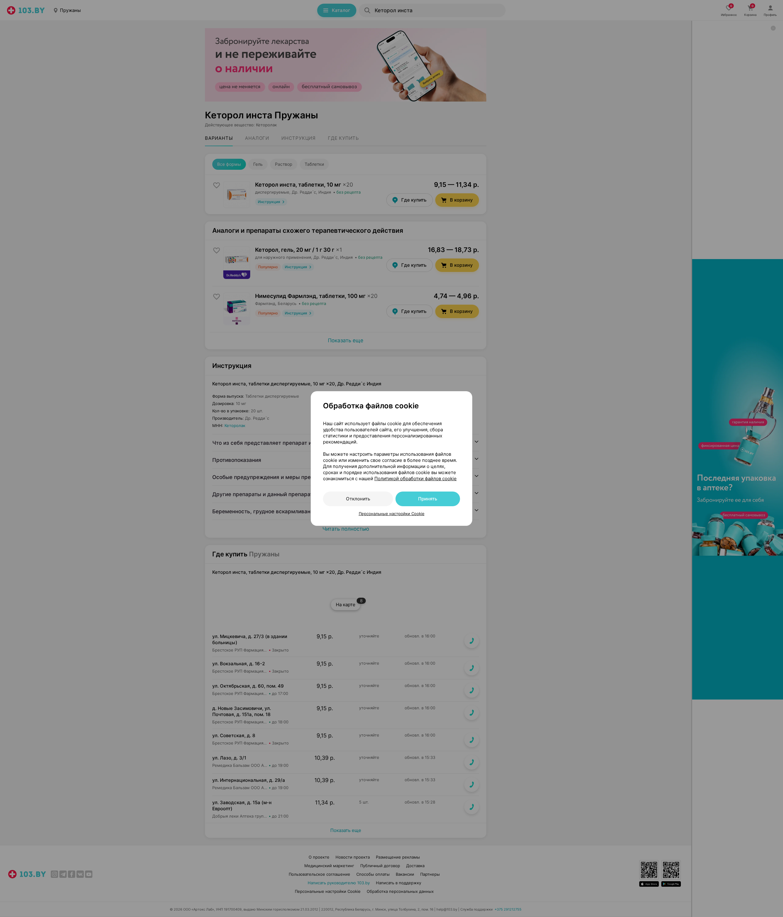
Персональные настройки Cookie (392, 513)
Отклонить (358, 499)
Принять (427, 499)
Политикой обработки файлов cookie (415, 478)
